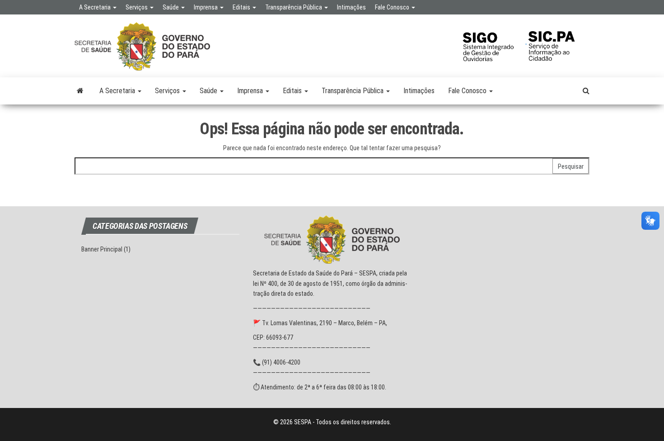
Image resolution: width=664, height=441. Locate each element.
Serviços (137, 7)
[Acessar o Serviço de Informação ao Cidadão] (558, 41)
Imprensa (206, 7)
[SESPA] (80, 90)
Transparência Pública (294, 7)
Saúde (171, 7)
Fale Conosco (393, 7)
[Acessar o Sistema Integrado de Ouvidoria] (494, 41)
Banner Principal (101, 249)
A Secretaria (95, 7)
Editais (242, 7)
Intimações (351, 7)
